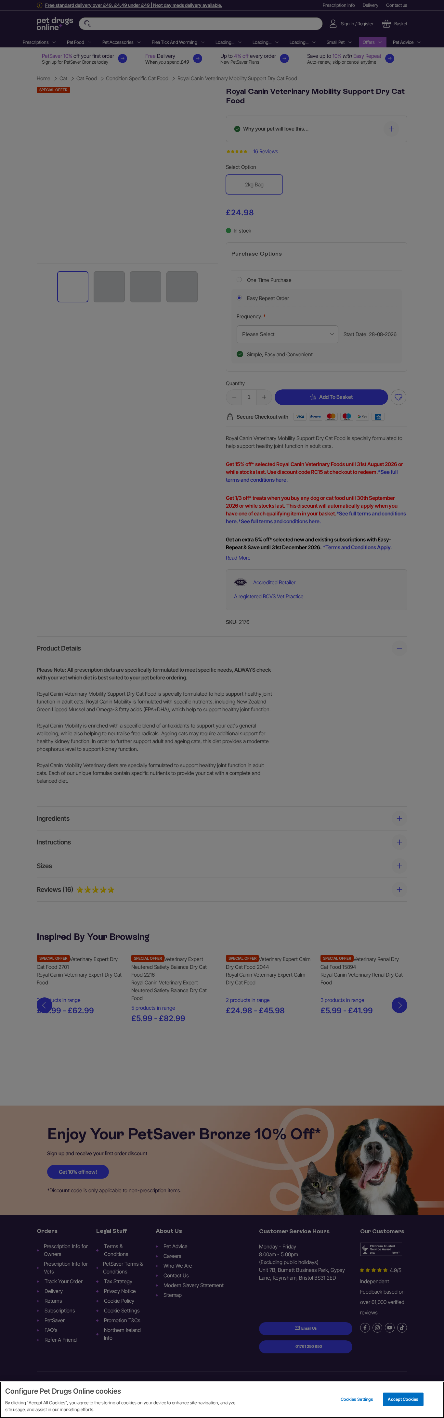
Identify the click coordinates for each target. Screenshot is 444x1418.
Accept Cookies (403, 1398)
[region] (222, 1399)
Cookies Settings (357, 1398)
